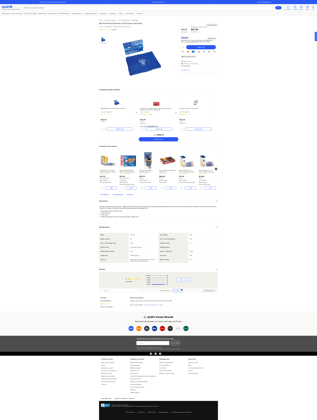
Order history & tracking (107, 362)
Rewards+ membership (136, 362)
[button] (278, 7)
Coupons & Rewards (16, 13)
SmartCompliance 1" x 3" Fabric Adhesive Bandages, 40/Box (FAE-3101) (206, 171)
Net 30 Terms (134, 373)
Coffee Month (42, 13)
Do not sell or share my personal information (181, 412)
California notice (151, 412)
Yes (147, 305)
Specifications (118, 194)
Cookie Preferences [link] (163, 412)
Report (161, 305)
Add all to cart (158, 139)
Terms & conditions (130, 412)
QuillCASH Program (135, 368)
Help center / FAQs (106, 373)
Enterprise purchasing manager (139, 381)
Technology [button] (129, 13)
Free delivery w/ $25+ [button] (106, 182)
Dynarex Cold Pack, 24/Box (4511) (189, 108)
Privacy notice (141, 412)
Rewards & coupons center (166, 373)
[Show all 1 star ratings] (158, 284)
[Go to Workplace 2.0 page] (186, 329)
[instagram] (151, 353)
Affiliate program (134, 392)
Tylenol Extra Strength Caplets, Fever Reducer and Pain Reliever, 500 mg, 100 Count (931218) (155, 109)
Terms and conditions (150, 347)
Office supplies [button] (76, 13)
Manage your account (107, 368)
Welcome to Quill (193, 362)
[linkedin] (155, 353)
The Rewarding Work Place (196, 368)
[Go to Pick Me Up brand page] (147, 329)
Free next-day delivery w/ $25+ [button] (188, 182)
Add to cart (201, 47)
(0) (167, 275)
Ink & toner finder (164, 365)
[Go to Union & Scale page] (178, 329)
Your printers (162, 368)
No (154, 305)
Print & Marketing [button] (64, 13)
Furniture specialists (135, 384)
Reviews (130, 194)
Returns (103, 365)
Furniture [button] (139, 13)
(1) (166, 284)
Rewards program (135, 365)
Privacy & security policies (108, 381)
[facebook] (160, 353)
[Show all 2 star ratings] (158, 282)
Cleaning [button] (103, 13)
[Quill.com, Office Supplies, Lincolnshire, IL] (105, 406)
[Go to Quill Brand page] (131, 329)
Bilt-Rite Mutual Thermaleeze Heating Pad (167, 171)
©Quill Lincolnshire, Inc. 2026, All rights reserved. (122, 406)
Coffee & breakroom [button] (91, 13)
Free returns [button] (186, 66)
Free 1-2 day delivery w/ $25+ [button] (128, 184)
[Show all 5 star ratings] (158, 275)
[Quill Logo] (7, 7)
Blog (189, 365)
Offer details (124, 180)
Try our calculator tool (191, 41)
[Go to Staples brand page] (162, 329)
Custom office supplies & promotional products (143, 376)
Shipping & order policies (108, 376)
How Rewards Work (158, 2)
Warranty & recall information (109, 379)
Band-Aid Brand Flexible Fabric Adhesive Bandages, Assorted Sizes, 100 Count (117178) (127, 171)
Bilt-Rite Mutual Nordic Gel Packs (113, 108)
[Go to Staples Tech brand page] (170, 329)
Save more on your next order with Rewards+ (53, 2)
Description (104, 194)
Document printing (135, 379)
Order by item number (165, 370)
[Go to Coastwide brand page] (139, 329)
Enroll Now (194, 32)
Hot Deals (26, 13)
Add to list (186, 70)
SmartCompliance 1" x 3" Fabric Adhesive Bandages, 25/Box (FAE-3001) (186, 171)
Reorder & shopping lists (166, 362)
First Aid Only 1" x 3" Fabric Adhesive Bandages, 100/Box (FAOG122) (108, 171)
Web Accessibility (193, 373)
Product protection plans (137, 387)
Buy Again (34, 13)
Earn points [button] (212, 25)
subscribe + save (52, 13)
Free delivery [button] (164, 182)
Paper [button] (121, 13)
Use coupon (175, 343)
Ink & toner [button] (112, 13)
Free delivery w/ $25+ (190, 56)
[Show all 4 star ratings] (158, 277)
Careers (190, 370)
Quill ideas (133, 389)
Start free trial (212, 38)
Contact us (104, 384)
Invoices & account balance (108, 370)
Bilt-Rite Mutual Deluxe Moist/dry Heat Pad (145, 171)
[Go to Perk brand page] (154, 329)
